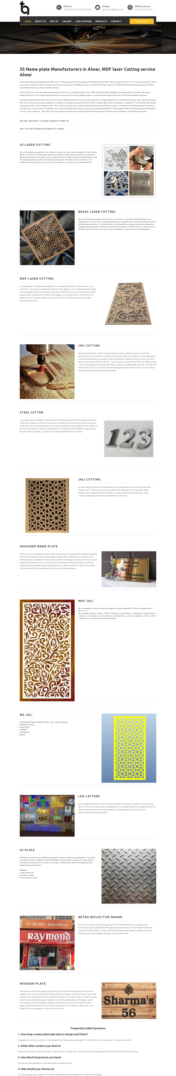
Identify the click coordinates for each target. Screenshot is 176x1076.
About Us (40, 21)
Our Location (83, 21)
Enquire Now (142, 21)
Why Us (54, 21)
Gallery (66, 21)
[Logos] (24, 8)
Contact (116, 21)
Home (28, 21)
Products (101, 21)
